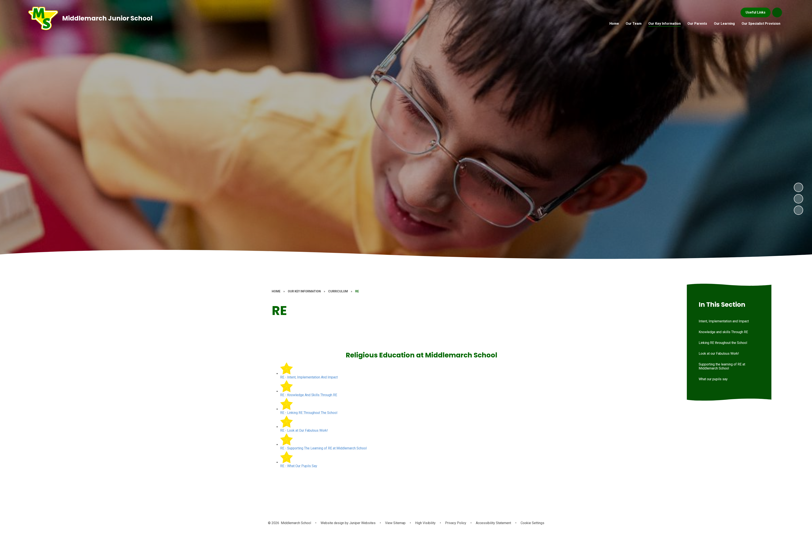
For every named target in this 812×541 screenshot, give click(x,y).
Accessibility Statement (493, 523)
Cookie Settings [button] (532, 523)
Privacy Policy (455, 523)
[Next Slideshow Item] (798, 187)
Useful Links (755, 12)
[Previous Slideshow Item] (798, 198)
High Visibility (425, 523)
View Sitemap (395, 523)
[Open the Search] (777, 12)
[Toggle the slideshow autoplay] (798, 210)
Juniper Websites (362, 523)
